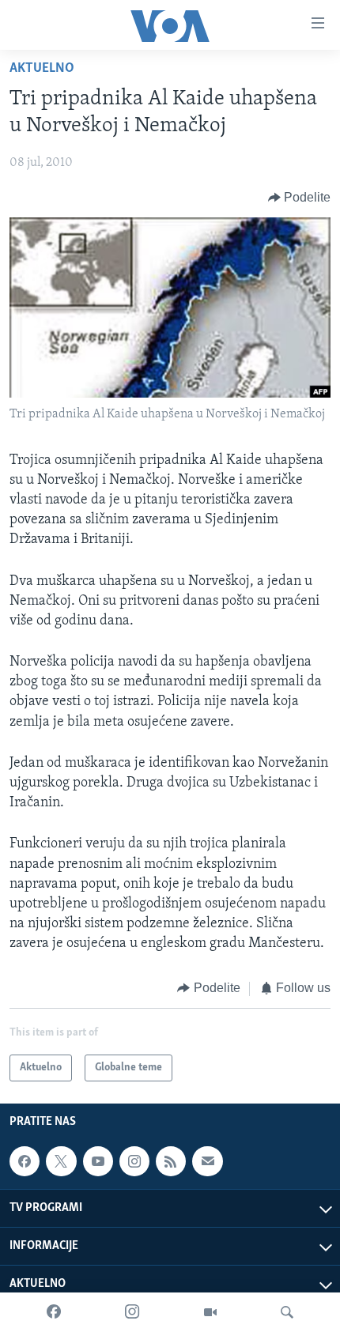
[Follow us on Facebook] (24, 1161)
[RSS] (171, 1161)
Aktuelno (41, 69)
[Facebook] (53, 1312)
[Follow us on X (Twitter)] (61, 1161)
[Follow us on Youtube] (98, 1161)
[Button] (299, 197)
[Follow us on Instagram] (134, 1161)
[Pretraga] (287, 1312)
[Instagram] (132, 1312)
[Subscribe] (207, 1161)
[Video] (210, 1312)
